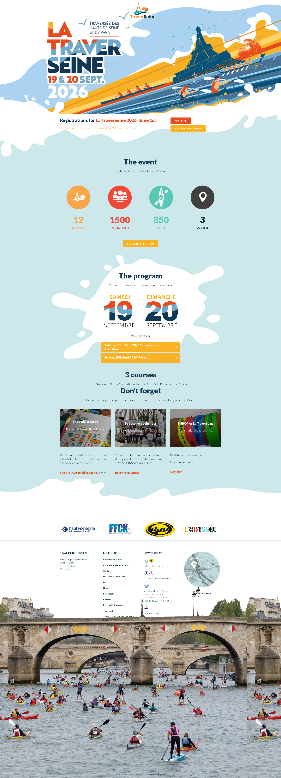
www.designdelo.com (156, 774)
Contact (107, 571)
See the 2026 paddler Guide (78, 472)
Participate (108, 593)
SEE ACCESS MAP (202, 593)
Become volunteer (127, 472)
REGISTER (181, 121)
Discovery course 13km (114, 576)
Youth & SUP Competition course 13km (119, 618)
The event (108, 611)
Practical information (113, 605)
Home (106, 588)
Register (176, 472)
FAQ (105, 582)
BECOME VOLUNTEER (188, 128)
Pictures (107, 599)
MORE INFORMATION (140, 243)
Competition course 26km (115, 565)
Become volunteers (112, 559)
